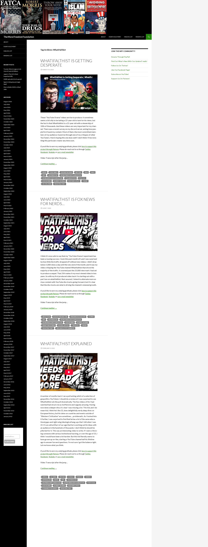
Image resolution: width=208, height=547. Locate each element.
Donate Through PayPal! (120, 57)
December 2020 (9, 249)
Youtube (52, 152)
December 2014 (9, 399)
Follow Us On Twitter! (119, 66)
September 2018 (9, 321)
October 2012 (8, 413)
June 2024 (7, 151)
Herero (88, 477)
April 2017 (7, 370)
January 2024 (8, 159)
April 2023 (7, 177)
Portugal (91, 482)
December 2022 (9, 185)
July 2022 (7, 197)
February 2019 (8, 307)
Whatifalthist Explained (66, 343)
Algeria (53, 477)
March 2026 (7, 116)
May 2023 (7, 174)
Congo (71, 477)
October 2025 (8, 122)
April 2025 (7, 130)
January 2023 (8, 182)
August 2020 (8, 260)
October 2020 (8, 255)
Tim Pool (75, 325)
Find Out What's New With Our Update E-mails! (129, 61)
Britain (62, 477)
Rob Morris (46, 181)
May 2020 (7, 269)
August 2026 (8, 101)
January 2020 (8, 281)
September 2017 (9, 356)
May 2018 (7, 333)
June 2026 (7, 107)
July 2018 (7, 327)
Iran (86, 172)
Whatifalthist (60, 184)
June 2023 (7, 171)
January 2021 (8, 246)
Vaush (84, 325)
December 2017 (9, 347)
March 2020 (7, 275)
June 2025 (7, 127)
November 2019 (9, 286)
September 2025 (9, 125)
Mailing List (128, 37)
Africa (44, 477)
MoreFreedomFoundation (52, 178)
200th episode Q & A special (13, 79)
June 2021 (7, 231)
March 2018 (7, 338)
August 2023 (8, 168)
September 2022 (9, 191)
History (78, 172)
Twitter (87, 149)
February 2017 (8, 376)
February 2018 (8, 341)
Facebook (44, 152)
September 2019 (9, 292)
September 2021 (9, 223)
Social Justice (63, 325)
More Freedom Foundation (71, 175)
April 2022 (7, 203)
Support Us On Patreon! (120, 79)
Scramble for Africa (50, 488)
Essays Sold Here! (115, 37)
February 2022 (8, 208)
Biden (44, 172)
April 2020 (7, 272)
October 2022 (8, 188)
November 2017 (9, 350)
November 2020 (9, 252)
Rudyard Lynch (73, 181)
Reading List (140, 37)
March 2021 (7, 240)
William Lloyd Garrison (65, 328)
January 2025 (8, 136)
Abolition (46, 316)
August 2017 (8, 359)
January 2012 (8, 416)
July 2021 (7, 229)
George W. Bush (66, 172)
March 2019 (7, 304)
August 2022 (8, 194)
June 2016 (7, 385)
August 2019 (8, 295)
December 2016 (9, 382)
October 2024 (8, 145)
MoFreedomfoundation (51, 482)
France (79, 477)
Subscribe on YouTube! (120, 74)
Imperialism (46, 480)
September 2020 (9, 257)
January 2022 (8, 211)
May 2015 (7, 396)
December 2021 (9, 214)
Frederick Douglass (78, 316)
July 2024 (7, 148)
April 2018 (7, 335)
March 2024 (7, 156)
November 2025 (9, 119)
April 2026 (7, 113)
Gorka (91, 316)
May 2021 (7, 234)
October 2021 (8, 220)
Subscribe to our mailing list (12, 431)
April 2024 (7, 153)
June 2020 (7, 266)
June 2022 (7, 200)
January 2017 (8, 379)
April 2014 (7, 408)
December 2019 (9, 283)
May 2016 (7, 387)
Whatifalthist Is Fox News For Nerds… (67, 201)
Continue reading (48, 164)
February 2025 (8, 133)
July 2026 (7, 104)
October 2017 (8, 353)
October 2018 (8, 318)
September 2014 (9, 405)
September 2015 (9, 390)
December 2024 (9, 139)
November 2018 (9, 315)
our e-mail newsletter (65, 152)
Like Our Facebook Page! (120, 70)
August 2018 (8, 324)
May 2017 (7, 367)
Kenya (56, 480)
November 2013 (9, 411)
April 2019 (7, 301)
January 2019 (8, 309)
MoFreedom (53, 175)
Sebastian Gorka (48, 325)
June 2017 (7, 364)
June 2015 (7, 393)
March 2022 (7, 205)
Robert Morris (59, 181)
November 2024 (9, 142)
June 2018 (7, 330)
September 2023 (9, 165)
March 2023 (7, 179)
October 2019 (8, 289)
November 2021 (9, 217)
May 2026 (7, 110)
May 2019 (7, 298)
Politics (82, 178)
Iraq (93, 172)
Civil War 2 (54, 172)
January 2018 (8, 344)
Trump (85, 181)
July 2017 (7, 361)
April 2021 (7, 237)
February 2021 (8, 243)
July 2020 (7, 263)
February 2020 (8, 278)
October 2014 (8, 402)
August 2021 (8, 226)
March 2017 (7, 373)
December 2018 (9, 312)
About (103, 37)
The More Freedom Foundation (19, 37)
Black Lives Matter (60, 316)
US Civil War (46, 184)
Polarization (71, 178)
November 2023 (9, 162)
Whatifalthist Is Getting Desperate (66, 62)
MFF (43, 175)
